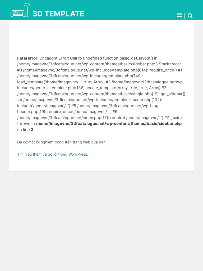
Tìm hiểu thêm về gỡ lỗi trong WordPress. (52, 154)
